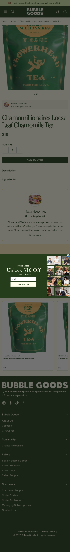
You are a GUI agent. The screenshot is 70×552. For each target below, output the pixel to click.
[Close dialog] (68, 255)
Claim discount (23, 284)
